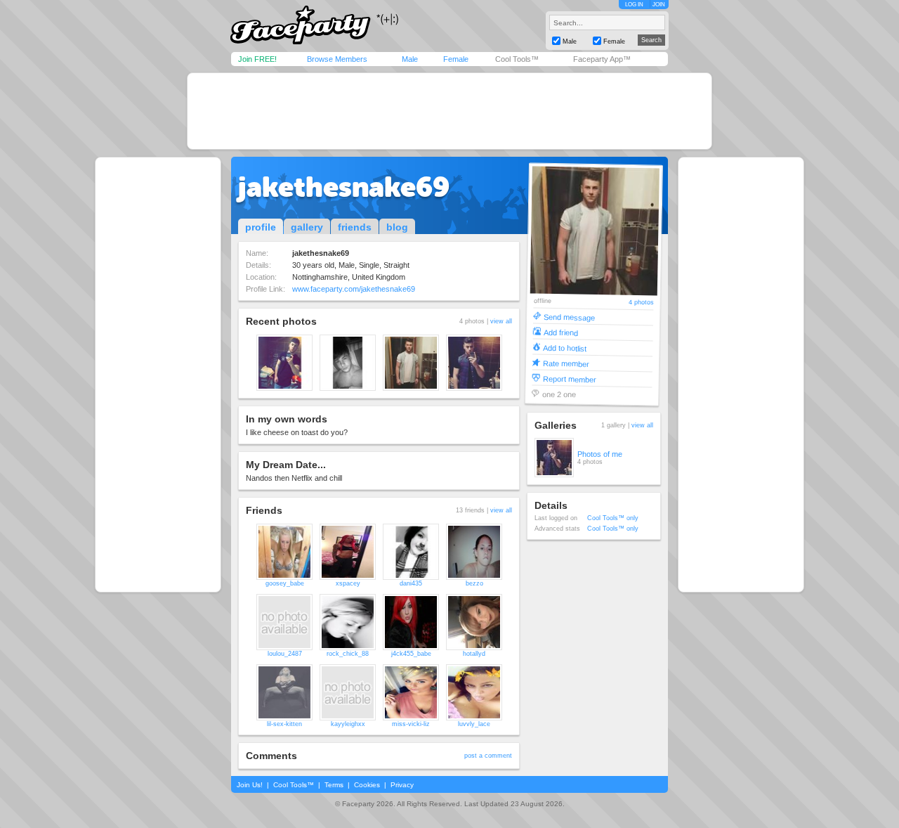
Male (410, 59)
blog (397, 227)
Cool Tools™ (517, 59)
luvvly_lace (474, 723)
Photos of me (599, 454)
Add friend (561, 332)
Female (455, 59)
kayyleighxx (348, 723)
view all (501, 321)
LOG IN (634, 4)
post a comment (488, 755)
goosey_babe (284, 583)
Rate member (566, 363)
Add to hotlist (564, 347)
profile (260, 227)
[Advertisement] (449, 111)
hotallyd (474, 653)
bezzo (474, 583)
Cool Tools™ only (612, 518)
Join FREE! (257, 59)
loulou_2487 (285, 653)
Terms (333, 785)
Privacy (402, 785)
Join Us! (250, 785)
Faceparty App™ (602, 59)
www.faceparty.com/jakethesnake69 (353, 289)
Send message (569, 316)
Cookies (367, 785)
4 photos (640, 302)
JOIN (658, 4)
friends (355, 227)
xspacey (348, 583)
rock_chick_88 (348, 653)
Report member (569, 378)
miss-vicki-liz (411, 723)
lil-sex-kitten (284, 723)
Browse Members (337, 59)
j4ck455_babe (411, 653)
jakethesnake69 (344, 187)
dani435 (411, 583)
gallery (307, 227)
